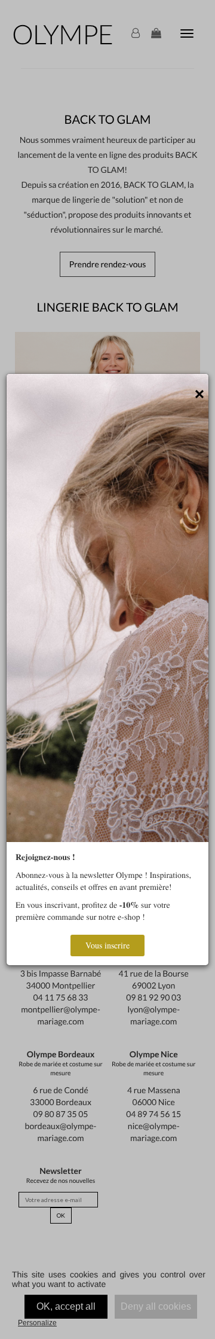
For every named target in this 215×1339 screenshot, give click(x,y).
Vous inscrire (107, 945)
